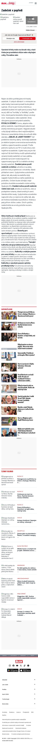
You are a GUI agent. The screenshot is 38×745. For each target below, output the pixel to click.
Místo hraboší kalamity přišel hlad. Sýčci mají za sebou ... (26, 583)
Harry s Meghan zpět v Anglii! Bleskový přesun (25, 419)
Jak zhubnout (14, 655)
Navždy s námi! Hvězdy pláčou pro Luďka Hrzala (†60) (26, 409)
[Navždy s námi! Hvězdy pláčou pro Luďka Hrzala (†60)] (9, 410)
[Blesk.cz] (19, 661)
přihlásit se (31, 2)
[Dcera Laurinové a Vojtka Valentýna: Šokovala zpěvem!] (9, 367)
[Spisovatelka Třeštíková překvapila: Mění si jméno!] (9, 356)
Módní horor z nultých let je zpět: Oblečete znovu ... (26, 549)
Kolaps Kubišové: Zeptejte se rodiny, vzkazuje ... (26, 521)
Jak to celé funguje (19, 41)
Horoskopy (23, 655)
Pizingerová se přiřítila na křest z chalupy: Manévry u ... (26, 480)
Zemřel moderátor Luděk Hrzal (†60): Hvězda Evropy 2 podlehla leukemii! (26, 399)
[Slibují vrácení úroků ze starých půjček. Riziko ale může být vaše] (9, 389)
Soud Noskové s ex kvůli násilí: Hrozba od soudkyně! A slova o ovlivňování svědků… (25, 377)
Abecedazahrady (23, 578)
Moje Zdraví (21, 594)
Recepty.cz (20, 531)
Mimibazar (21, 565)
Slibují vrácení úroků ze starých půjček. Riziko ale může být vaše (26, 387)
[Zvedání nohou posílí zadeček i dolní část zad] (19, 23)
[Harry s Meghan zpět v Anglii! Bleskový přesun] (9, 421)
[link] (10, 665)
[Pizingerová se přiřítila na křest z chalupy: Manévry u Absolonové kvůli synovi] (9, 315)
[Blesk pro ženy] (8, 4)
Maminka (4, 655)
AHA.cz (19, 518)
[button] (35, 3)
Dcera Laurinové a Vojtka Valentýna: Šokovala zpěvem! (26, 366)
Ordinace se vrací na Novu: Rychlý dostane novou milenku (26, 325)
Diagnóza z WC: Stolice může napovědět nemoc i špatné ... (26, 598)
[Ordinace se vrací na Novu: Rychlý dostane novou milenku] (9, 326)
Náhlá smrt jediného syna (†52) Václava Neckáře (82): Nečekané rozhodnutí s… (26, 431)
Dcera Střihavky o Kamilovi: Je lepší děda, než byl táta (26, 335)
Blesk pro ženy (22, 546)
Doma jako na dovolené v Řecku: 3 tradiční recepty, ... (26, 535)
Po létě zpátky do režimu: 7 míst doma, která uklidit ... (27, 569)
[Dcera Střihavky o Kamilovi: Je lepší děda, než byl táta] (9, 337)
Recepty (32, 655)
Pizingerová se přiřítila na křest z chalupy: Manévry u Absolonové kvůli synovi (26, 314)
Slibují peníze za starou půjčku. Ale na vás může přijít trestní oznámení (25, 346)
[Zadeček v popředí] (7, 14)
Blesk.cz (20, 476)
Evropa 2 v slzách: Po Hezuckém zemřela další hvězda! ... (26, 613)
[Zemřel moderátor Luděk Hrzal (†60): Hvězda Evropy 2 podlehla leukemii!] (9, 399)
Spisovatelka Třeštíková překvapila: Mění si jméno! (26, 354)
